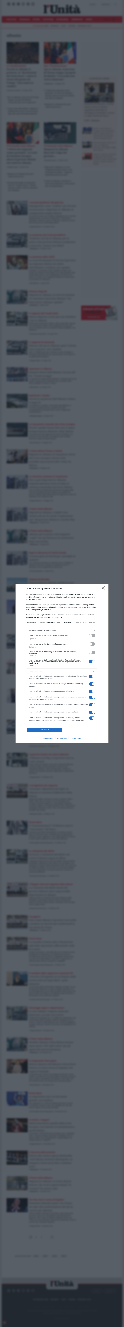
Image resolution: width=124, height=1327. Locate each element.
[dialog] (62, 663)
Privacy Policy (75, 738)
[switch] (92, 635)
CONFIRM (44, 730)
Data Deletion (48, 738)
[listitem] (62, 630)
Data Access (62, 738)
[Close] (104, 588)
